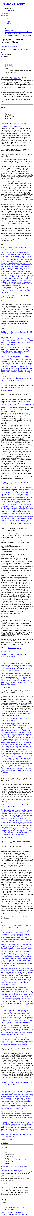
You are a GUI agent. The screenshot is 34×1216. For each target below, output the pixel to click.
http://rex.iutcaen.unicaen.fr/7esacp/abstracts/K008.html (17, 404)
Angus (3, 107)
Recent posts (12, 10)
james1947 (4, 1147)
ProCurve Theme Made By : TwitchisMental (14, 1214)
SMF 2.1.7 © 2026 (6, 1212)
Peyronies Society (10, 1209)
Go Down (4, 54)
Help (6, 1207)
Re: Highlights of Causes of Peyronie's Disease (15, 1166)
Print (2, 52)
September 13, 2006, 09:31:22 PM (11, 79)
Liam (2, 60)
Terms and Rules (13, 1207)
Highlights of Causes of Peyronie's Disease (13, 77)
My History (4, 1143)
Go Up (3, 1199)
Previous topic (5, 46)
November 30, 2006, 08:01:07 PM (11, 126)
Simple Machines (18, 1212)
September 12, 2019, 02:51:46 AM (11, 1170)
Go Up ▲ (23, 1207)
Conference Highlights (14, 648)
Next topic (13, 46)
